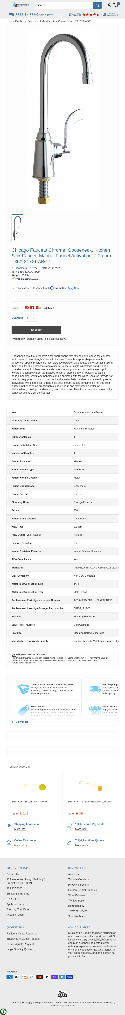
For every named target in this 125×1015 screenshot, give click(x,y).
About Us (73, 874)
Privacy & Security (78, 884)
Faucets (32, 21)
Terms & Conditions (79, 879)
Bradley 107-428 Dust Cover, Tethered (29, 802)
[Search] (97, 5)
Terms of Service (77, 911)
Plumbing (19, 21)
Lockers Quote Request (20, 944)
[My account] (109, 5)
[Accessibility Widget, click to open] (3, 1012)
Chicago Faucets (24, 268)
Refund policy (76, 905)
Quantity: (17, 317)
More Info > (81, 829)
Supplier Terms (77, 916)
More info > (20, 829)
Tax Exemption (76, 900)
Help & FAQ (13, 899)
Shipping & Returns (18, 893)
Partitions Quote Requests (22, 933)
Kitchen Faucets (47, 21)
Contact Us (13, 874)
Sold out (36, 330)
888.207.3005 (14, 888)
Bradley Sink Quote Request (23, 938)
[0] (116, 5)
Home (9, 21)
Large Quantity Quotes (19, 949)
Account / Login (15, 914)
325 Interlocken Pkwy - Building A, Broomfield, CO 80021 (26, 881)
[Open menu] (8, 5)
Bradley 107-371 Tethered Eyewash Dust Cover (90, 802)
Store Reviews (76, 895)
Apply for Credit (15, 904)
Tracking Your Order (18, 909)
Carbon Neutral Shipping (82, 890)
